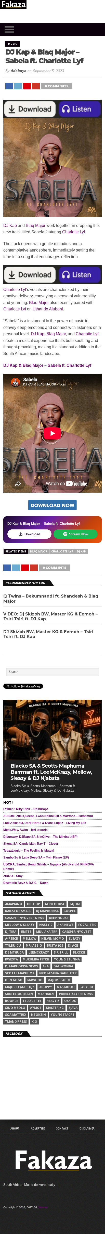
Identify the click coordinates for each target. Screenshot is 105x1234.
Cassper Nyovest (76, 931)
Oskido (70, 1001)
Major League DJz (19, 987)
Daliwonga (63, 966)
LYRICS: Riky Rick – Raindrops (25, 809)
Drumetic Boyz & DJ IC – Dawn (25, 883)
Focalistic (87, 925)
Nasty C (45, 925)
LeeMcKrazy (39, 952)
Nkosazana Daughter (58, 973)
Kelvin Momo (52, 938)
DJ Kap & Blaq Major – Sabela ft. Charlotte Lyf (47, 365)
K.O (34, 1021)
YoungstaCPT (62, 1014)
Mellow (29, 938)
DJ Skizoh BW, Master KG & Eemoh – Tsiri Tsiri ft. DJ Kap (48, 634)
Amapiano (13, 904)
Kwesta (11, 959)
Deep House (58, 918)
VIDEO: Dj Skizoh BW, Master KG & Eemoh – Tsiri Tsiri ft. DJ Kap (50, 616)
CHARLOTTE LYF (62, 551)
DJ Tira (10, 931)
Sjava (73, 1008)
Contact (62, 1128)
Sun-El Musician (19, 994)
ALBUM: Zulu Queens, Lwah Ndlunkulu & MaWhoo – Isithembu (48, 816)
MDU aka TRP (46, 931)
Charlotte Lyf (73, 232)
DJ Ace (73, 945)
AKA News (65, 925)
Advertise (38, 1128)
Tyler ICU (13, 945)
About (15, 1128)
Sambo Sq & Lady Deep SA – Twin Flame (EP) (36, 857)
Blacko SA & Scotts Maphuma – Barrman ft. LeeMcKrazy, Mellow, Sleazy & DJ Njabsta (51, 772)
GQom (75, 904)
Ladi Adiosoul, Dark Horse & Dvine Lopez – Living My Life (44, 823)
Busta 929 (55, 945)
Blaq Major (35, 225)
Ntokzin (38, 1014)
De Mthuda (14, 952)
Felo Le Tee (32, 1001)
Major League (59, 980)
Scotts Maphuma (19, 973)
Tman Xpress (16, 1021)
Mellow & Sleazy (19, 925)
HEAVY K (52, 1001)
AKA (46, 966)
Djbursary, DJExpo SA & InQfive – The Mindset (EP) (40, 837)
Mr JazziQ (34, 945)
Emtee (26, 931)
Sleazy (74, 938)
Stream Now (78, 534)
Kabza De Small (18, 911)
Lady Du (86, 987)
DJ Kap (10, 225)
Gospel (69, 911)
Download (32, 534)
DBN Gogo (13, 980)
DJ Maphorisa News (21, 966)
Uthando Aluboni (48, 309)
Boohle (11, 1001)
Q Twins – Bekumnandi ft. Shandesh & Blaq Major (50, 598)
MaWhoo (35, 980)
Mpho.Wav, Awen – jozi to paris (25, 830)
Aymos (35, 1008)
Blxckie (79, 952)
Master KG (55, 1008)
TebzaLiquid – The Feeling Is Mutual (28, 850)
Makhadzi (46, 994)
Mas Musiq (66, 987)
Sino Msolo (15, 1008)
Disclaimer (87, 1128)
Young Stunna (67, 959)
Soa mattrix (15, 1014)
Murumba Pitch (36, 959)
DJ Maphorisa (47, 911)
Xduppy (45, 987)
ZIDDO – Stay (13, 876)
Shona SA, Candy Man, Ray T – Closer (30, 843)
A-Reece (11, 938)
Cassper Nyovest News (24, 918)
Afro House (55, 904)
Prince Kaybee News (76, 994)
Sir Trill (61, 952)
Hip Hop (33, 904)
